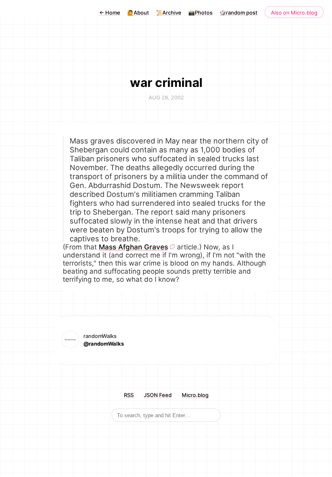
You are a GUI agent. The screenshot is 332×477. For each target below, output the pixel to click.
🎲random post (238, 12)
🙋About (138, 12)
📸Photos (200, 12)
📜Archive (168, 12)
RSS (129, 395)
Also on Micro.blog (294, 12)
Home (109, 12)
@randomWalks (103, 343)
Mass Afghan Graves (133, 247)
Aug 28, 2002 (166, 97)
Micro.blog (195, 395)
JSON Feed (158, 395)
